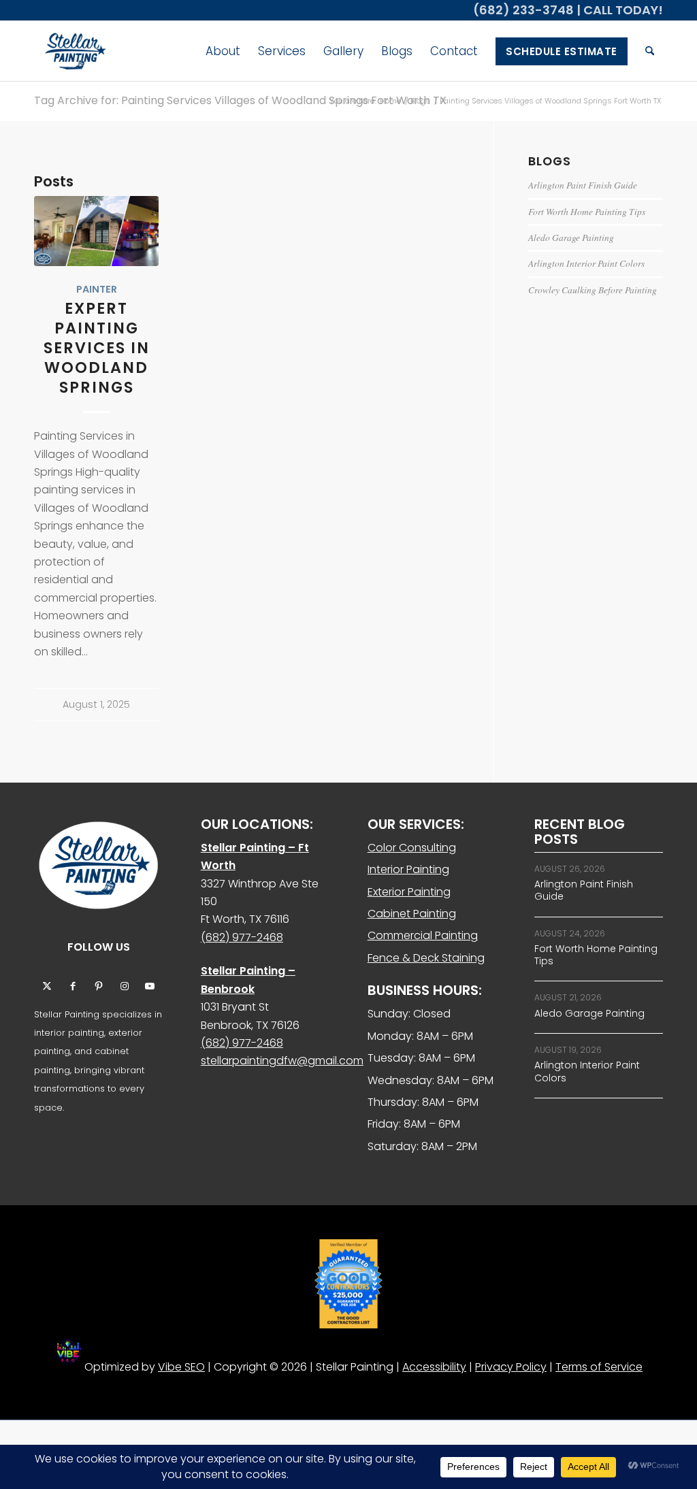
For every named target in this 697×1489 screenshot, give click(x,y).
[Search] (649, 51)
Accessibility (434, 1367)
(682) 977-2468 (242, 937)
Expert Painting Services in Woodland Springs (97, 348)
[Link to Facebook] (73, 985)
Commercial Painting (423, 935)
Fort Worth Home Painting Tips (586, 211)
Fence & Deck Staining (426, 958)
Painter (96, 289)
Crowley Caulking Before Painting (592, 289)
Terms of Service (599, 1367)
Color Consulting (412, 847)
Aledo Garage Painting (571, 237)
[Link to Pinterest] (99, 985)
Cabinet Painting (412, 913)
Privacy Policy (511, 1367)
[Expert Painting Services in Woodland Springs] (96, 231)
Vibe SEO (181, 1367)
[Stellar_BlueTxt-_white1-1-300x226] (98, 865)
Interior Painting (408, 869)
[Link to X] (47, 985)
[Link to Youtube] (150, 985)
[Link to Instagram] (124, 985)
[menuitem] (223, 51)
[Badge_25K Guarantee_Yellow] (348, 1283)
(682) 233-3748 (523, 9)
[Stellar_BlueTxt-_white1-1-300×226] (74, 51)
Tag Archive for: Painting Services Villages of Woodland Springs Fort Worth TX (240, 100)
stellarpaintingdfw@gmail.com (282, 1060)
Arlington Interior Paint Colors (586, 263)
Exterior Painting (409, 892)
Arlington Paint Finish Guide (582, 184)
